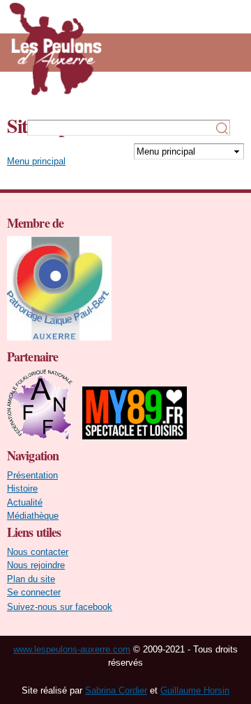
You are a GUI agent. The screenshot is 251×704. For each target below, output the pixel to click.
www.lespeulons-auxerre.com (71, 649)
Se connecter (34, 592)
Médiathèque (33, 515)
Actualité (25, 502)
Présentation (32, 475)
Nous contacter (37, 552)
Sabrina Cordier (116, 690)
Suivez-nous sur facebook (59, 607)
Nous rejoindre (36, 565)
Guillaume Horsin (194, 690)
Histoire (22, 488)
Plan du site (31, 579)
